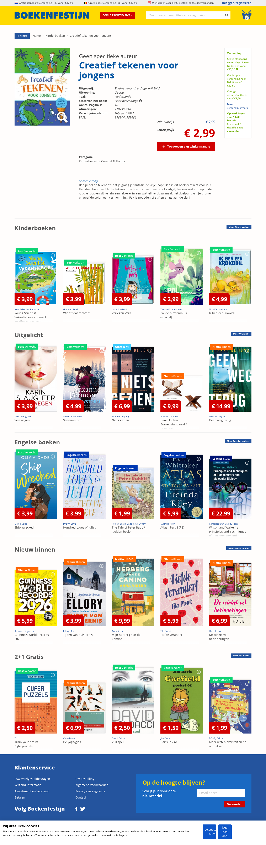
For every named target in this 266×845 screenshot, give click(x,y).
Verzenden (234, 804)
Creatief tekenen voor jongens (91, 36)
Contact (80, 797)
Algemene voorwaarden (91, 785)
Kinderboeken (55, 36)
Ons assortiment (116, 15)
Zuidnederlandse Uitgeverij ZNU (137, 88)
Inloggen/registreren (236, 3)
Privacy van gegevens (90, 791)
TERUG (23, 35)
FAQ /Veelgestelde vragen (32, 779)
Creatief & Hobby (113, 161)
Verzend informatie (28, 785)
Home (37, 36)
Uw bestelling (84, 779)
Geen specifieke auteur (108, 56)
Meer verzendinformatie (238, 106)
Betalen (20, 797)
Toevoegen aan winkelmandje (188, 146)
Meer (239, 226)
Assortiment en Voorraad (32, 791)
